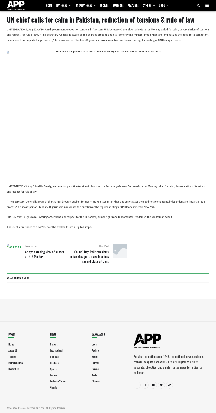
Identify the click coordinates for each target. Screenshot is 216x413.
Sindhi (95, 357)
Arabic (95, 375)
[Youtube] (153, 385)
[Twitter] (161, 385)
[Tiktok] (169, 385)
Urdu (94, 344)
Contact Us (13, 369)
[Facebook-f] (137, 385)
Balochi (95, 363)
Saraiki (95, 369)
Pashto (95, 350)
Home (11, 344)
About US (12, 350)
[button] (70, 5)
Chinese (95, 381)
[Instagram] (145, 385)
